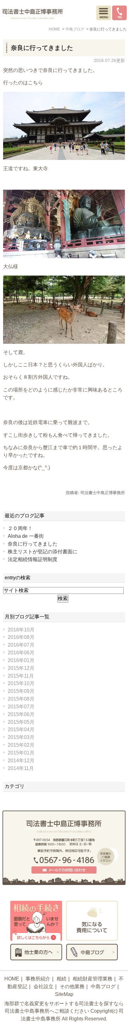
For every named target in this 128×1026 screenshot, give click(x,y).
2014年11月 (21, 768)
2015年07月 (21, 706)
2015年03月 (21, 737)
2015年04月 (21, 729)
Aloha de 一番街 (26, 536)
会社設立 (43, 986)
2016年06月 (21, 652)
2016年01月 (21, 660)
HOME (11, 978)
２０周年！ (20, 528)
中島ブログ (103, 986)
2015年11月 (21, 676)
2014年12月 (21, 760)
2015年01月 (21, 752)
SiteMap (64, 994)
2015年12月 (21, 668)
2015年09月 (21, 691)
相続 (61, 978)
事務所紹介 (37, 978)
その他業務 (72, 986)
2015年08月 (21, 698)
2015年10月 (21, 683)
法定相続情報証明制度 (32, 559)
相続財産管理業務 (92, 978)
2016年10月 (21, 629)
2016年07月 (21, 645)
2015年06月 (21, 714)
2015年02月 (21, 745)
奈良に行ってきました (42, 47)
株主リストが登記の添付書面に (42, 551)
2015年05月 (21, 722)
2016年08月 (21, 637)
